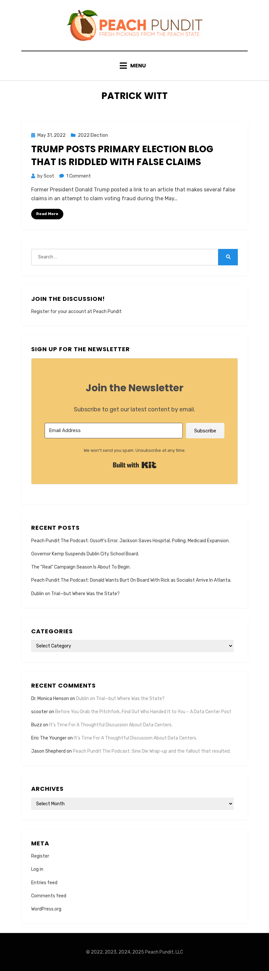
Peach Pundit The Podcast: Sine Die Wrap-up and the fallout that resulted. (152, 751)
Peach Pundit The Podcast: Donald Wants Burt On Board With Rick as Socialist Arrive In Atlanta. (131, 580)
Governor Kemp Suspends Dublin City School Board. (85, 554)
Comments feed (48, 896)
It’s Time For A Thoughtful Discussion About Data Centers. (111, 725)
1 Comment (78, 176)
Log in (37, 869)
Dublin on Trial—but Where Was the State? (75, 593)
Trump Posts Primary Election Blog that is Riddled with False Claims (122, 155)
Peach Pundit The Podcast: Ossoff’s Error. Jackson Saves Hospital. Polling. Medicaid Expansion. (130, 541)
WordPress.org (46, 909)
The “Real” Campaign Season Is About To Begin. (81, 567)
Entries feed (44, 883)
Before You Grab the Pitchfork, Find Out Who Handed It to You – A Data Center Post (143, 712)
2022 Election (93, 135)
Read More (47, 213)
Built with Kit (134, 465)
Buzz (36, 725)
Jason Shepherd (48, 751)
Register (40, 856)
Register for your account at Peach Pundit (76, 311)
